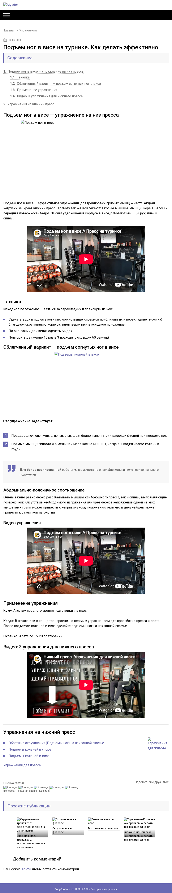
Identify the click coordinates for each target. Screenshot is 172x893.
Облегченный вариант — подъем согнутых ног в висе (55, 84)
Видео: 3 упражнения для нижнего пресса (46, 96)
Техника (20, 77)
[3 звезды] (42, 787)
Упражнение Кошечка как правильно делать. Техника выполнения (138, 835)
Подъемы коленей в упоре (30, 749)
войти (26, 869)
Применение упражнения (33, 90)
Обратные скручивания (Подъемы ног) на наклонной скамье (56, 743)
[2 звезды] (26, 787)
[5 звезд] (72, 787)
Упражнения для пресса (22, 765)
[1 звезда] (10, 787)
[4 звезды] (57, 787)
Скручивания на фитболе (62, 830)
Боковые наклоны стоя (103, 828)
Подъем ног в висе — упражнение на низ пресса (43, 71)
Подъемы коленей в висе (29, 756)
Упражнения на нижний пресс (28, 104)
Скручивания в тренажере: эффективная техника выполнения (31, 841)
